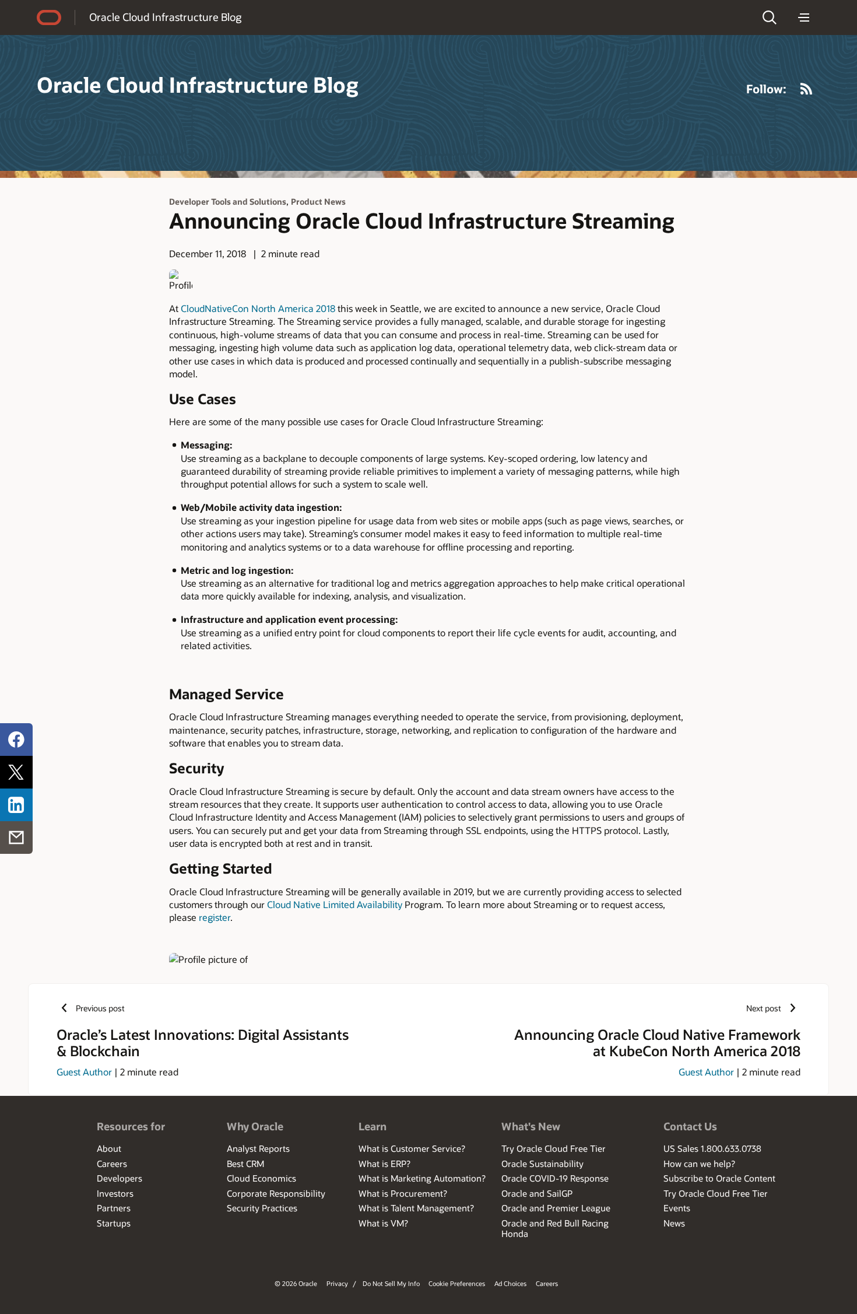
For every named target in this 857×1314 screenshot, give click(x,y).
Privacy (337, 1283)
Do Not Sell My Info (391, 1283)
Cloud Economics (261, 1178)
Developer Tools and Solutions (227, 201)
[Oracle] (49, 17)
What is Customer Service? (412, 1148)
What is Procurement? (403, 1193)
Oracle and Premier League (555, 1208)
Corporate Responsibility (276, 1193)
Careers (112, 1163)
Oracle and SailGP (536, 1193)
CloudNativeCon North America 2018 (258, 308)
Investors (115, 1193)
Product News (318, 201)
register (214, 917)
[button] (769, 17)
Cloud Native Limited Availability (334, 904)
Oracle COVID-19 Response (555, 1178)
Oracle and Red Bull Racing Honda (555, 1228)
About (109, 1148)
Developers (119, 1178)
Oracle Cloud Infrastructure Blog (165, 17)
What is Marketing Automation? (422, 1178)
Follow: (766, 88)
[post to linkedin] (16, 805)
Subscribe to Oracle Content (719, 1178)
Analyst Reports (258, 1148)
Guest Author (84, 1072)
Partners (114, 1208)
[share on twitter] (16, 772)
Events (676, 1208)
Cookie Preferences (456, 1283)
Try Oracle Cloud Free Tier (553, 1148)
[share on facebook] (16, 739)
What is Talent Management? (416, 1208)
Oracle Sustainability (542, 1163)
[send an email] (16, 837)
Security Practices (262, 1208)
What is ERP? (384, 1163)
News (674, 1223)
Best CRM (245, 1163)
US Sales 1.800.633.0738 (712, 1148)
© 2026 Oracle (296, 1283)
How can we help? (699, 1163)
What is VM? (383, 1223)
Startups (114, 1223)
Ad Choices (510, 1283)
